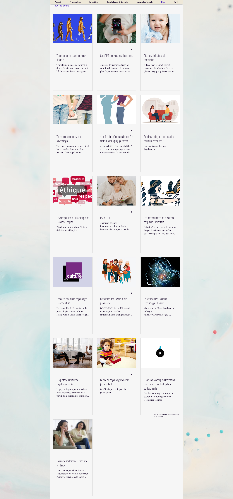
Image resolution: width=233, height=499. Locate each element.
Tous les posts (61, 5)
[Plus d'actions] (88, 49)
